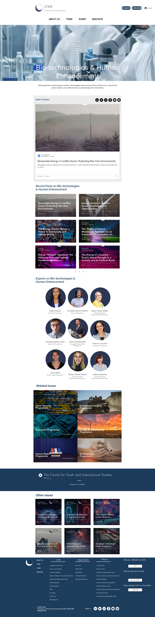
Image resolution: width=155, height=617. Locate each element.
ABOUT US (40, 560)
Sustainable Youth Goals (56, 565)
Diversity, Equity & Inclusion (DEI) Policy (108, 589)
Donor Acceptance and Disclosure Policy (108, 575)
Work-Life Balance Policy (104, 586)
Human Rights (43, 453)
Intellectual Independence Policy (59, 579)
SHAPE (39, 568)
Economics (41, 429)
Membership (78, 569)
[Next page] (87, 271)
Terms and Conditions (56, 569)
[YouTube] (114, 100)
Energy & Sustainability (92, 429)
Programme (86, 408)
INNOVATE (40, 572)
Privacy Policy (101, 569)
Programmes (78, 572)
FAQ (51, 589)
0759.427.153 (41, 610)
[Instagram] (106, 100)
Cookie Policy (100, 565)
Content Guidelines (55, 572)
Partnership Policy (102, 579)
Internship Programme (81, 579)
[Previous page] (68, 271)
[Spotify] (119, 100)
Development (87, 453)
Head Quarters (54, 599)
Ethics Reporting (54, 582)
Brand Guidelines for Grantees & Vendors (61, 575)
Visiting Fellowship (80, 575)
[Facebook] (110, 100)
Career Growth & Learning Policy (106, 582)
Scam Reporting (54, 586)
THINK (38, 564)
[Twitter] (101, 100)
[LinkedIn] (97, 100)
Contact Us (53, 596)
